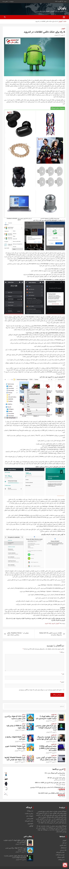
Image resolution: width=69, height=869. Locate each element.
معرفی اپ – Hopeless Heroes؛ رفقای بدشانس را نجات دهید (18, 634)
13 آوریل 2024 (52, 721)
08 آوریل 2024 (52, 753)
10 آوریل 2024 (52, 732)
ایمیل (62, 682)
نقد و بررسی (63, 850)
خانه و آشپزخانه (29, 821)
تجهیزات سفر (29, 816)
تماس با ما (5, 1)
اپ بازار (23, 714)
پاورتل (62, 8)
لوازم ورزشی (30, 818)
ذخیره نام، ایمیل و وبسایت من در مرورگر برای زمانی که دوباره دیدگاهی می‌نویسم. (40, 690)
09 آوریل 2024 (52, 742)
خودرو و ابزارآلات (60, 855)
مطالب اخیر (28, 836)
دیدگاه (62, 652)
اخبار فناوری (53, 714)
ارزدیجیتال (63, 848)
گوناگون (31, 826)
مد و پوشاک (30, 811)
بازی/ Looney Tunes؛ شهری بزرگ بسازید (15, 747)
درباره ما (11, 1)
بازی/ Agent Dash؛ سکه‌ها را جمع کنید (15, 738)
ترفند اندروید (48, 623)
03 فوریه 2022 (61, 35)
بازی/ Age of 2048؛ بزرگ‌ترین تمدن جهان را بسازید (15, 717)
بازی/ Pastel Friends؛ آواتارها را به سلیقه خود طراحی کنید (15, 758)
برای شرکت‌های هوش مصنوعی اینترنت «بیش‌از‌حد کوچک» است (45, 727)
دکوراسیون (30, 823)
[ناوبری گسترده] (64, 17)
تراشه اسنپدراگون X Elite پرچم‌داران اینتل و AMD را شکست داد (47, 748)
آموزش (63, 29)
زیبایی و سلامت (29, 813)
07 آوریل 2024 (52, 762)
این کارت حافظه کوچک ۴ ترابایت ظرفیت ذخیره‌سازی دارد (46, 717)
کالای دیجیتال (61, 857)
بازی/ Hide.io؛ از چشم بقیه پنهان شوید (16, 726)
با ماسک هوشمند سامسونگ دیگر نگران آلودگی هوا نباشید (46, 738)
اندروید (53, 623)
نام (63, 674)
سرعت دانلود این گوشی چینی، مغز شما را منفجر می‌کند (46, 758)
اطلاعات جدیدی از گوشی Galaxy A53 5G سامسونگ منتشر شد (50, 634)
